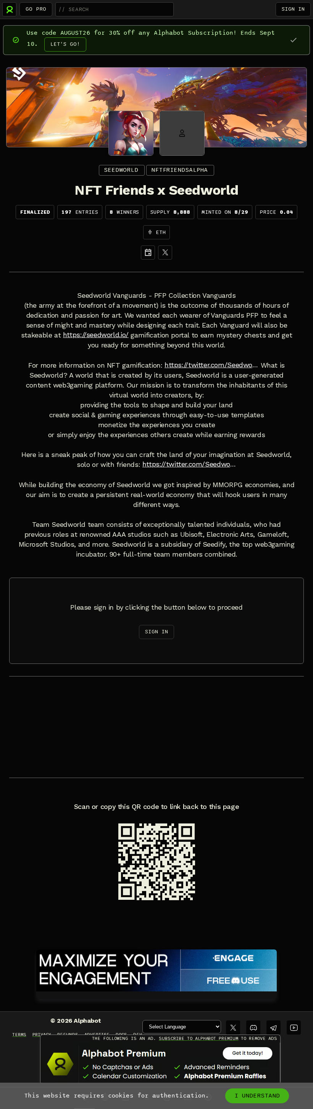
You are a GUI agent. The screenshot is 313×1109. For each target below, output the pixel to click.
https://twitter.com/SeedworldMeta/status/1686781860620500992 (211, 365)
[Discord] (253, 1027)
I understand (257, 1095)
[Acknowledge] (293, 40)
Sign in (293, 9)
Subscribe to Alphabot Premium (198, 1038)
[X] (165, 252)
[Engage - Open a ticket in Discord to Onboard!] (156, 968)
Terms (19, 1034)
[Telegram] (273, 1027)
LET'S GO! (65, 44)
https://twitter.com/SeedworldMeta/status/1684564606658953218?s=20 (189, 464)
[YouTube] (294, 1027)
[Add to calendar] (148, 252)
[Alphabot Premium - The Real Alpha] (160, 1064)
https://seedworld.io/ (96, 334)
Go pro (36, 9)
